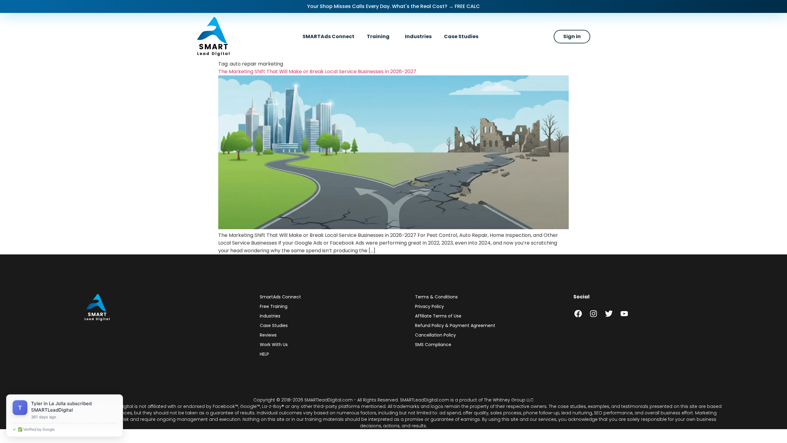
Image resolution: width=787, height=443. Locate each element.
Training (378, 36)
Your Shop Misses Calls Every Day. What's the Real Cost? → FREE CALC (393, 6)
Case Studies (461, 36)
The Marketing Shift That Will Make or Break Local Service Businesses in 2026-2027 (317, 71)
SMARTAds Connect (328, 36)
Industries (418, 36)
